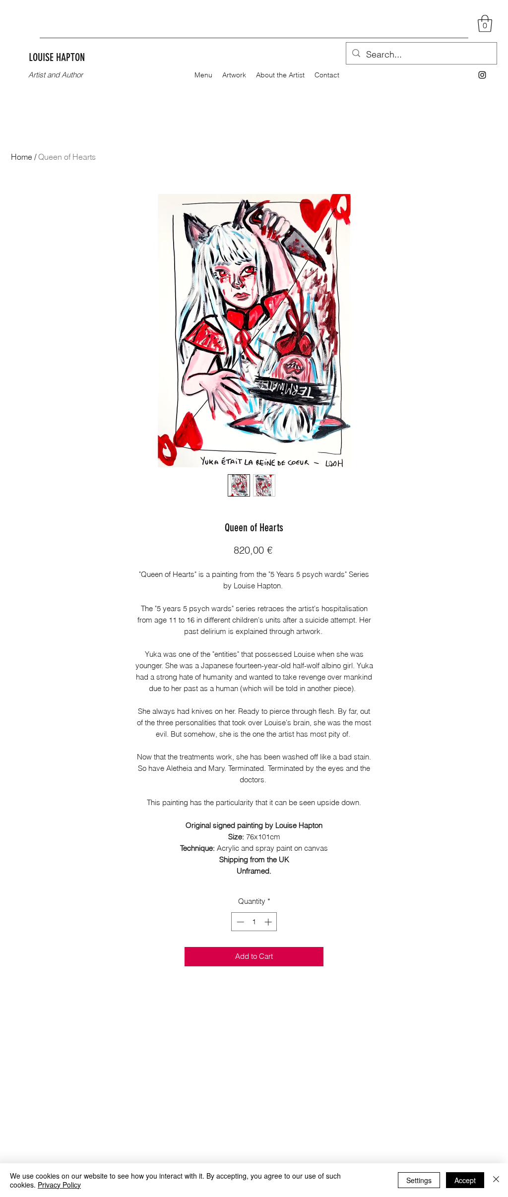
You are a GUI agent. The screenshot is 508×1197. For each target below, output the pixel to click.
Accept (465, 1180)
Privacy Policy (59, 1185)
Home (21, 157)
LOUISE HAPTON (57, 57)
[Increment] (269, 922)
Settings (419, 1180)
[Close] (496, 1180)
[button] (485, 23)
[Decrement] (239, 922)
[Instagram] (482, 75)
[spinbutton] (254, 922)
